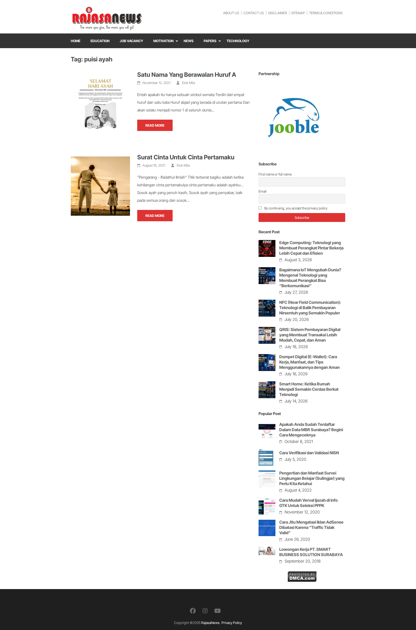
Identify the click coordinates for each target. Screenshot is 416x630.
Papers (210, 41)
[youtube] (217, 610)
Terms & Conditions (326, 13)
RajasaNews (210, 623)
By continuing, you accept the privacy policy (295, 208)
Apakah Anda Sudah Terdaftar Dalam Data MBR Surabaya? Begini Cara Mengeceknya (311, 429)
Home (75, 41)
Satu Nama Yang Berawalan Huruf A (186, 74)
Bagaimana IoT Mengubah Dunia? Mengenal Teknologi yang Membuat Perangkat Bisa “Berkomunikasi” (310, 277)
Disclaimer (277, 13)
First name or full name (275, 174)
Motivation (163, 41)
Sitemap (298, 13)
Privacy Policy (231, 623)
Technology (238, 41)
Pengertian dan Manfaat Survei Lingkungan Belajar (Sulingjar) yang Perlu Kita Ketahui (311, 478)
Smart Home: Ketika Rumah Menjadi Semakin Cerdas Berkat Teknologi (308, 389)
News (189, 41)
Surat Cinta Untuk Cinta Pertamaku (185, 157)
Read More (154, 125)
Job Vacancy (131, 41)
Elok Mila (188, 83)
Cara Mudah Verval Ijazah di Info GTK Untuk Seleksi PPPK (308, 503)
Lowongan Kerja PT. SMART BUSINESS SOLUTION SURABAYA (311, 552)
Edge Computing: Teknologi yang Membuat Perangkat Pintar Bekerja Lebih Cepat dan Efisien (311, 248)
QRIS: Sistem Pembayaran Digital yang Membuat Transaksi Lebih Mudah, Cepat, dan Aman (309, 335)
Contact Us (253, 13)
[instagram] (205, 610)
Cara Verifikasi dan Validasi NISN (309, 452)
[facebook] (193, 610)
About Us (231, 13)
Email (262, 191)
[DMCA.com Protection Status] (302, 574)
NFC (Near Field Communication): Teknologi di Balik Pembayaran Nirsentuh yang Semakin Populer (310, 307)
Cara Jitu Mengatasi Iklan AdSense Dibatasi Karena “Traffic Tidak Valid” (311, 527)
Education (100, 41)
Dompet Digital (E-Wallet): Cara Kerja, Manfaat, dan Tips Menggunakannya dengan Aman (309, 362)
